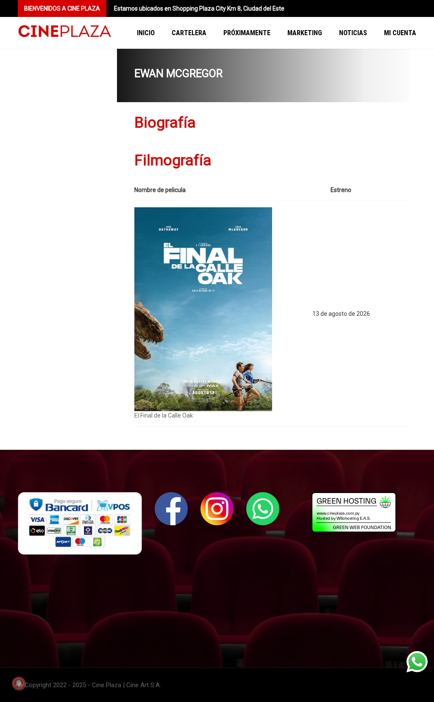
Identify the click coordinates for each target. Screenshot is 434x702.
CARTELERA (189, 33)
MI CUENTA (400, 33)
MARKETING (304, 33)
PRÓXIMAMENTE (246, 33)
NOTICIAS (353, 33)
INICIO (146, 33)
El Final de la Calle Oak (163, 415)
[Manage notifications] (18, 683)
